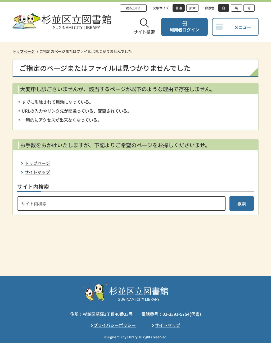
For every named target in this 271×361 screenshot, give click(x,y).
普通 (178, 8)
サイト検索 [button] (144, 32)
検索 (241, 203)
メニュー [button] (242, 27)
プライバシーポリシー (114, 325)
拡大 (192, 8)
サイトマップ (37, 172)
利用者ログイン (184, 29)
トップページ (23, 51)
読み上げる (133, 8)
